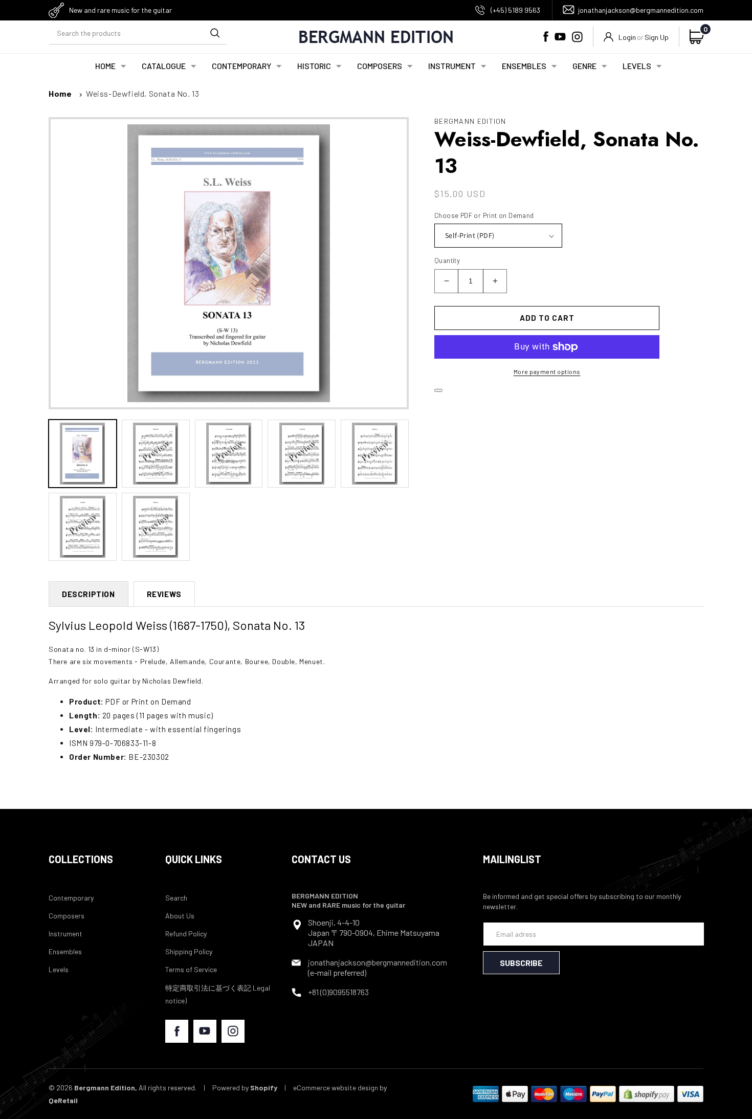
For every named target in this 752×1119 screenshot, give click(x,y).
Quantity (447, 260)
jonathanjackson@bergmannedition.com (640, 10)
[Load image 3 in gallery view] (229, 454)
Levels (59, 969)
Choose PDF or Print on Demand (484, 215)
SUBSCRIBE (521, 963)
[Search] (215, 32)
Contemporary (71, 897)
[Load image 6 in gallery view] (83, 527)
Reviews (164, 594)
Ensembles (65, 951)
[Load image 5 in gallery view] (375, 454)
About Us (179, 915)
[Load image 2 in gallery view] (156, 454)
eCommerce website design (335, 1087)
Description (88, 594)
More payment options (547, 371)
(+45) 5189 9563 (515, 10)
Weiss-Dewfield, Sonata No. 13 (142, 93)
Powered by (244, 1087)
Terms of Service (191, 969)
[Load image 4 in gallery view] (302, 454)
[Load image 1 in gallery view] (83, 454)
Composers (66, 915)
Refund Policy (186, 933)
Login (627, 37)
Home (60, 93)
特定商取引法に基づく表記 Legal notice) (217, 994)
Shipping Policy (188, 951)
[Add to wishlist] (438, 390)
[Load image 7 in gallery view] (156, 527)
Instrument (65, 933)
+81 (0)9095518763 (338, 992)
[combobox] (138, 33)
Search (176, 897)
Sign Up (657, 37)
